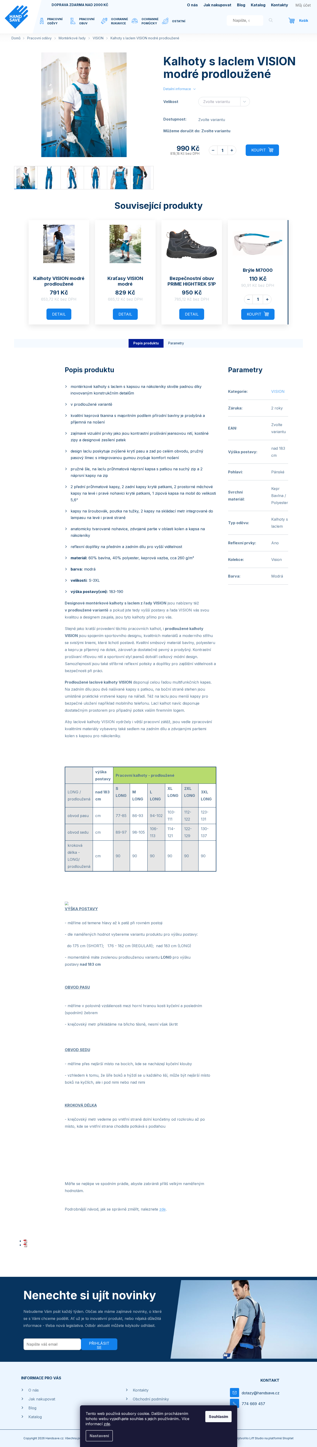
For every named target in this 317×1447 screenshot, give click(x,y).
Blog (241, 5)
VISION (278, 391)
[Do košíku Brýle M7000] (258, 314)
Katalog (258, 5)
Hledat (270, 21)
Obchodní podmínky (151, 1399)
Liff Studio (256, 1438)
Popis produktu (146, 343)
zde (107, 1423)
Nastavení (99, 1435)
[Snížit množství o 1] (213, 150)
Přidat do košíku (262, 150)
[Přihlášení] (303, 5)
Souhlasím (218, 1416)
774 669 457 (253, 1403)
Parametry (176, 343)
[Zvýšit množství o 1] (232, 150)
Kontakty (279, 5)
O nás (192, 5)
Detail (59, 314)
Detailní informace (177, 89)
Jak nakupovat (217, 5)
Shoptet (288, 1438)
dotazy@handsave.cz (260, 1393)
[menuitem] (55, 24)
